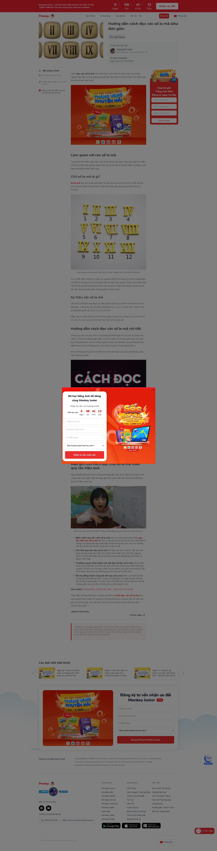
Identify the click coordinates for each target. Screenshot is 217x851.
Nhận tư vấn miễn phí (84, 454)
